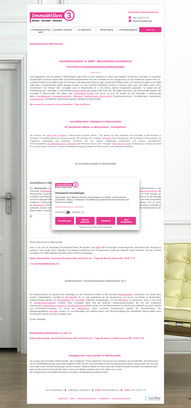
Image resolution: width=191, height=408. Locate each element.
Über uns (150, 30)
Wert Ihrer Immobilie (56, 135)
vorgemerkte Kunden (84, 93)
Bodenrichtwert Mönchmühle (99, 96)
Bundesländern (125, 294)
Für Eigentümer (84, 30)
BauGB (72, 297)
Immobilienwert (43, 96)
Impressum (62, 398)
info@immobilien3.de (142, 21)
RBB (98, 247)
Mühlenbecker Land (49, 191)
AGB (72, 398)
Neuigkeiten (104, 398)
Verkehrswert (83, 308)
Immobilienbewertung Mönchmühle (103, 66)
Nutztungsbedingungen (87, 398)
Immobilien (80, 300)
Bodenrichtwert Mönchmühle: (44, 333)
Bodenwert (123, 300)
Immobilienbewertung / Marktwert (62, 144)
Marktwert (78, 96)
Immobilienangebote (128, 30)
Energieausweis (37, 99)
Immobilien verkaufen (62, 30)
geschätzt (53, 311)
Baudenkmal (38, 205)
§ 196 (65, 297)
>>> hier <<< (66, 333)
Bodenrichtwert (79, 90)
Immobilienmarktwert (61, 96)
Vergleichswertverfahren (45, 303)
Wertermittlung (106, 30)
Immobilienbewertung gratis (40, 31)
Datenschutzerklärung (121, 398)
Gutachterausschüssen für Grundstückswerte (63, 305)
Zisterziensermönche (148, 191)
